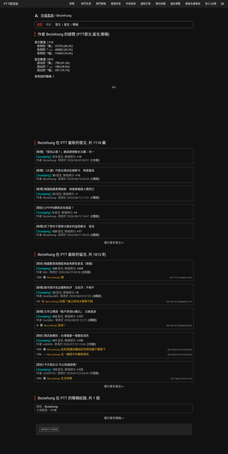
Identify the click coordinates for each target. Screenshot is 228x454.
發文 (58, 24)
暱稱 (75, 24)
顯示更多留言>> (114, 386)
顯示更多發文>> (114, 242)
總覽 (39, 24)
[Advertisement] (114, 111)
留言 (66, 24)
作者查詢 (47, 15)
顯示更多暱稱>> (114, 418)
